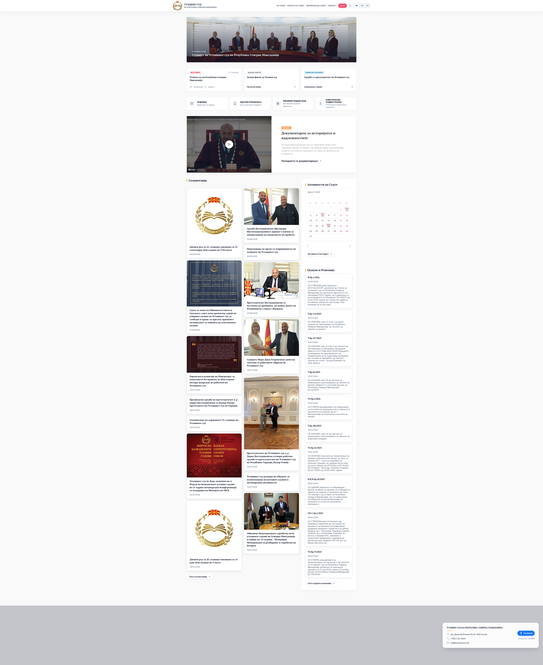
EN (367, 6)
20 (328, 226)
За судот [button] (281, 6)
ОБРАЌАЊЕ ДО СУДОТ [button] (316, 6)
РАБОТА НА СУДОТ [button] (295, 6)
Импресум (522, 639)
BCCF (342, 6)
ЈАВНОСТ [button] (332, 6)
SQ (362, 6)
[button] (307, 245)
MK (356, 6)
